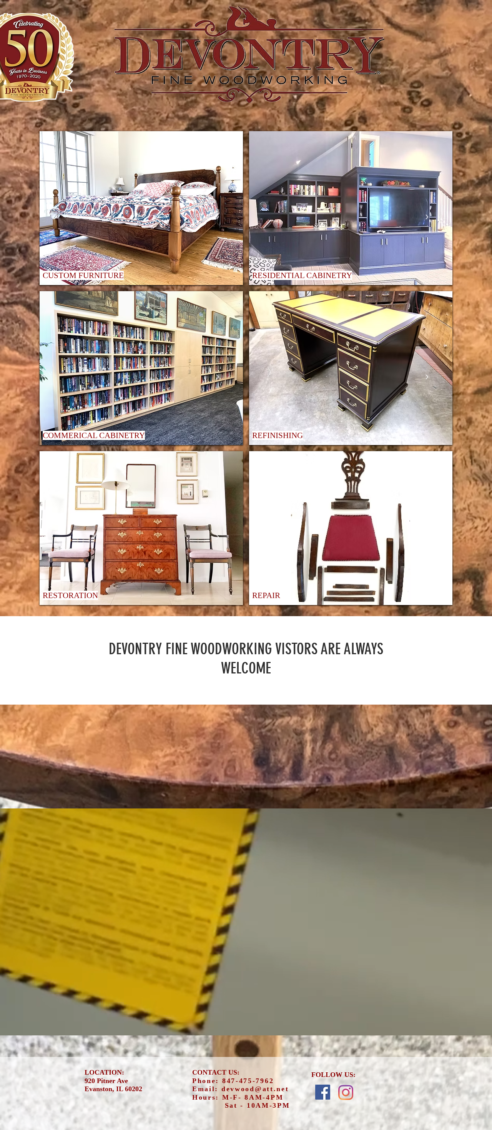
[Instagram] (345, 1092)
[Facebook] (322, 1092)
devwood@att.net (255, 1089)
